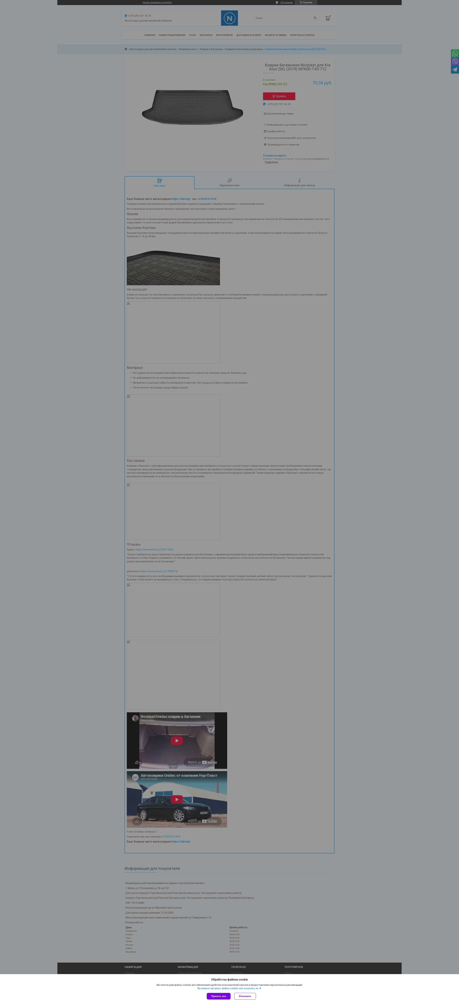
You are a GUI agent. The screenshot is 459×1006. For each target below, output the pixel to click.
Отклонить (245, 996)
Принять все (218, 996)
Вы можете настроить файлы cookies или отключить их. (228, 988)
